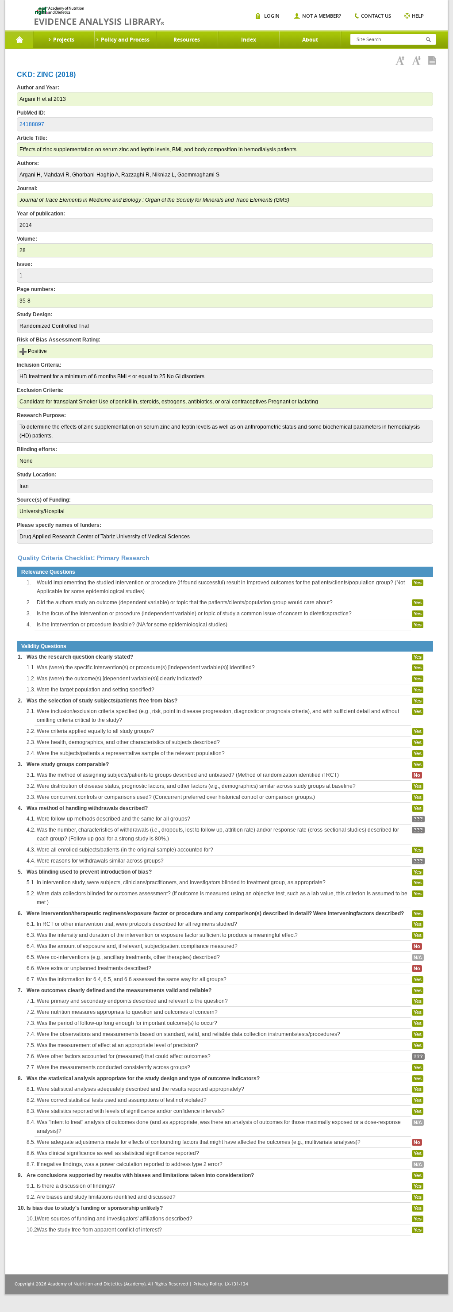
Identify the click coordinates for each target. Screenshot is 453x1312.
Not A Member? (321, 15)
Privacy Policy (207, 1284)
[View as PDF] (432, 60)
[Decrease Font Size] (416, 60)
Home (19, 39)
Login (272, 15)
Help (418, 15)
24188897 (31, 124)
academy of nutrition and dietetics (99, 16)
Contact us (376, 15)
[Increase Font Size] (399, 60)
